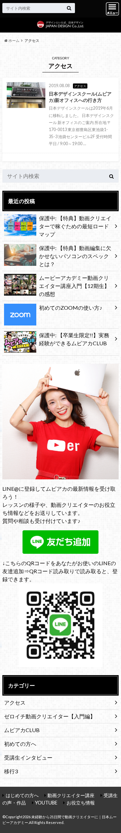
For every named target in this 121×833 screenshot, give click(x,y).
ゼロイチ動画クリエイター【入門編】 (49, 716)
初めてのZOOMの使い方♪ (70, 307)
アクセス (15, 702)
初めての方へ (20, 743)
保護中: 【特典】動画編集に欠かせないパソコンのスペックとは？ (75, 256)
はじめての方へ (22, 795)
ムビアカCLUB (22, 730)
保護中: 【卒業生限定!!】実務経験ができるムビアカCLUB (74, 339)
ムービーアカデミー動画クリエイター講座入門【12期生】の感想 (74, 286)
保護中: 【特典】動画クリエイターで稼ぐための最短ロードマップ (75, 226)
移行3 (11, 771)
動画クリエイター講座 (70, 795)
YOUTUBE (46, 803)
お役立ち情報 (81, 803)
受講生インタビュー (28, 757)
